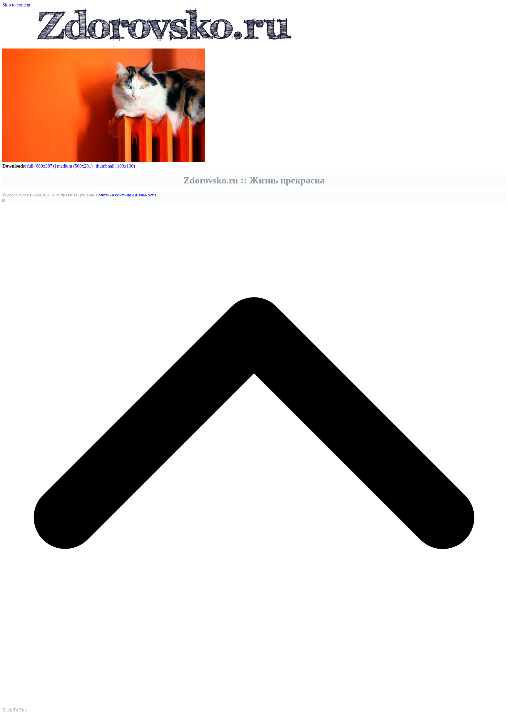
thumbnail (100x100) (115, 165)
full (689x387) (40, 165)
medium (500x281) (75, 165)
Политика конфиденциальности (126, 195)
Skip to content (16, 4)
